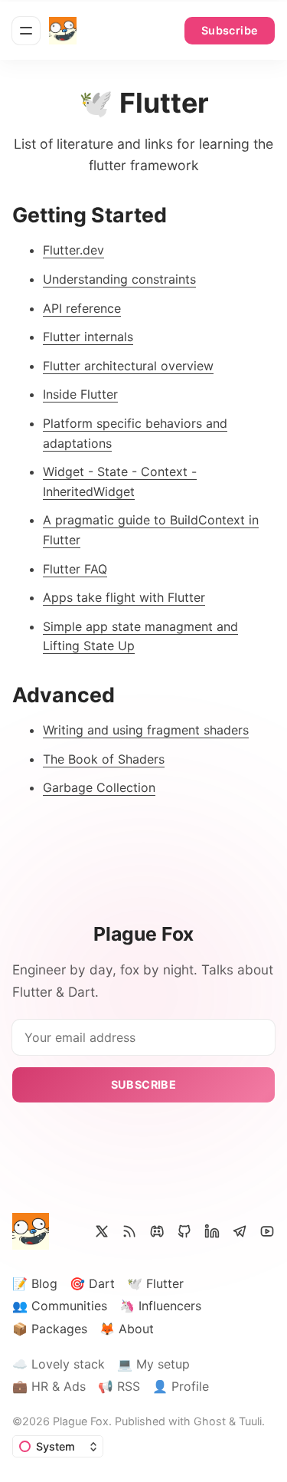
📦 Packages (49, 1328)
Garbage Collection (99, 787)
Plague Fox (81, 1421)
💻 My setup (153, 1364)
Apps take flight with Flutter (124, 597)
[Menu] (26, 30)
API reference (82, 308)
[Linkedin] (212, 1231)
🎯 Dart (92, 1283)
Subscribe (230, 30)
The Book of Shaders (104, 759)
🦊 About (126, 1328)
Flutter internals (88, 336)
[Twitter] (101, 1231)
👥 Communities (59, 1305)
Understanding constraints (119, 279)
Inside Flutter (80, 394)
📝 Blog (34, 1283)
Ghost (210, 1421)
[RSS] (129, 1231)
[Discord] (157, 1231)
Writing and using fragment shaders (146, 730)
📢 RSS (119, 1386)
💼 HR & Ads (49, 1386)
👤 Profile (180, 1386)
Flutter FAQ (75, 569)
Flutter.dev (73, 250)
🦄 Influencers (160, 1305)
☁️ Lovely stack (58, 1364)
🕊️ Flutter (155, 1283)
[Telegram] (239, 1231)
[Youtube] (267, 1231)
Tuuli (250, 1421)
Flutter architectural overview (128, 365)
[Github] (184, 1231)
